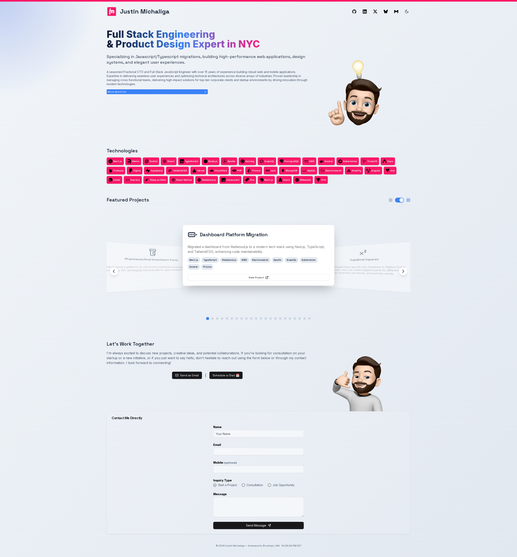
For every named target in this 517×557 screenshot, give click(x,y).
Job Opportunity (283, 485)
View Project (256, 277)
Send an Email (189, 375)
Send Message (256, 525)
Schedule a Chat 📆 (226, 375)
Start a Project (227, 485)
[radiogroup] (258, 485)
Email (217, 444)
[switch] (399, 200)
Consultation (255, 485)
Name (217, 427)
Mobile (225, 462)
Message (220, 494)
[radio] (214, 485)
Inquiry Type (222, 480)
